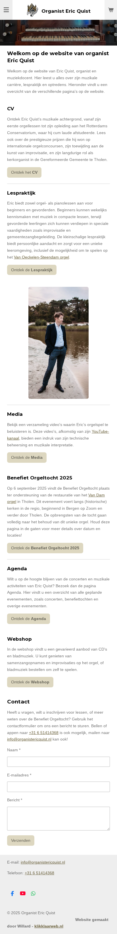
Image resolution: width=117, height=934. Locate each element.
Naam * (13, 750)
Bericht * (14, 800)
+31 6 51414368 (43, 732)
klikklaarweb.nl (48, 926)
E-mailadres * (19, 775)
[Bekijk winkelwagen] (111, 10)
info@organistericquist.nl (29, 739)
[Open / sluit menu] (6, 10)
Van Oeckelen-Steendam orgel (41, 257)
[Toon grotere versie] (58, 343)
